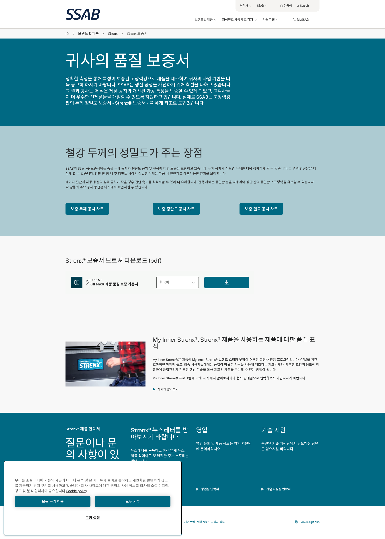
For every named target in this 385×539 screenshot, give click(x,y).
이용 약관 (203, 522)
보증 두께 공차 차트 (87, 209)
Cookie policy (76, 491)
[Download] (226, 282)
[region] (93, 498)
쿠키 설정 (93, 518)
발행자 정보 (218, 522)
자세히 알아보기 (168, 389)
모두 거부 (133, 501)
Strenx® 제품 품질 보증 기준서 (114, 284)
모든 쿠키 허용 (53, 501)
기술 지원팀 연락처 (278, 489)
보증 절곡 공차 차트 (261, 209)
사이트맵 (189, 522)
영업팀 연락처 (210, 489)
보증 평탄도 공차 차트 (176, 209)
